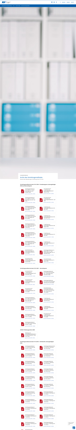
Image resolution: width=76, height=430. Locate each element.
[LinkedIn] (51, 2)
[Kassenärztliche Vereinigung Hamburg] (6, 2)
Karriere (68, 2)
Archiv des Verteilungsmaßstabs (25, 5)
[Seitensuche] (60, 2)
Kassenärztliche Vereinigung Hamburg (7, 5)
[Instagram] (56, 2)
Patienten (63, 2)
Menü (72, 2)
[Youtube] (54, 2)
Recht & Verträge (18, 5)
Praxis (14, 5)
